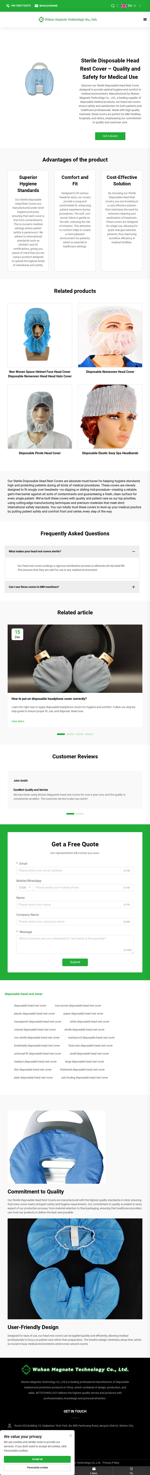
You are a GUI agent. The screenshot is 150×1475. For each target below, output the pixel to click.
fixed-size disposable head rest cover (91, 1045)
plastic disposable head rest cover (34, 1013)
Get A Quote (110, 136)
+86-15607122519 (20, 5)
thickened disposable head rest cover (82, 1069)
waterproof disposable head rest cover (91, 1037)
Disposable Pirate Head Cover (40, 453)
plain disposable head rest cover (33, 1077)
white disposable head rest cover (89, 1021)
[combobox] (24, 887)
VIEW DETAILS (40, 335)
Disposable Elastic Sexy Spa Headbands (110, 453)
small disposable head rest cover (89, 1053)
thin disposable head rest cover (33, 1069)
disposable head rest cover (30, 1005)
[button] (61, 734)
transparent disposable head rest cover (37, 1021)
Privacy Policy (111, 1462)
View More (18, 721)
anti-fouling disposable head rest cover (84, 1077)
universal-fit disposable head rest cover (37, 1053)
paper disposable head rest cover (83, 1013)
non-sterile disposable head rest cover (37, 1037)
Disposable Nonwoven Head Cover (110, 372)
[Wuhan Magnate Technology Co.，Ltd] (67, 19)
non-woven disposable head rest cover (78, 1005)
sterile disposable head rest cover (84, 1029)
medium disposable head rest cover (35, 1061)
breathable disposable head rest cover (37, 1045)
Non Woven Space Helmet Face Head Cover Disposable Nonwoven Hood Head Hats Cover (40, 374)
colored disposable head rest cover (35, 1029)
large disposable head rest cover (84, 1061)
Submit (75, 962)
